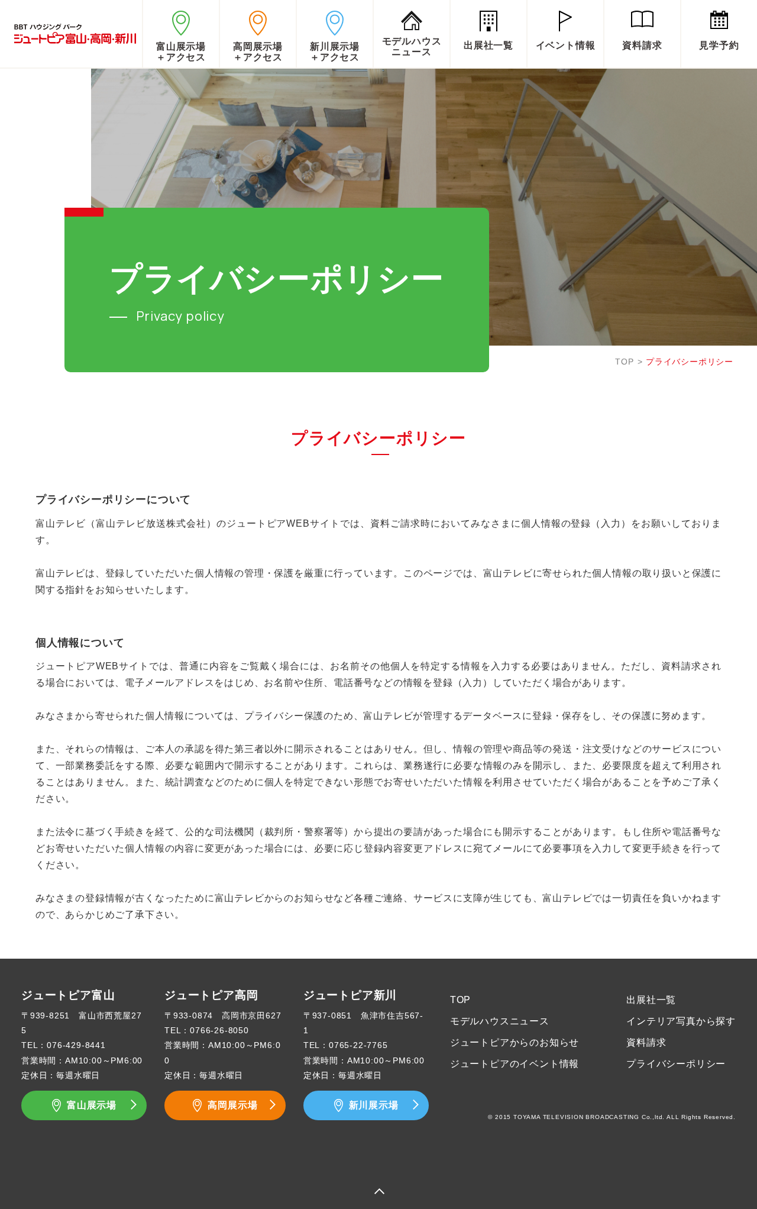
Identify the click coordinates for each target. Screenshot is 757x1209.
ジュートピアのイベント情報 (514, 1064)
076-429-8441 (76, 1045)
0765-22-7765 (358, 1045)
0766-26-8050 (219, 1030)
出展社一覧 (651, 1000)
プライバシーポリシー (676, 1064)
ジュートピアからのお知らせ (514, 1042)
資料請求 (646, 1042)
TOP (624, 361)
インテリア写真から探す (681, 1021)
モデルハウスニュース (499, 1021)
